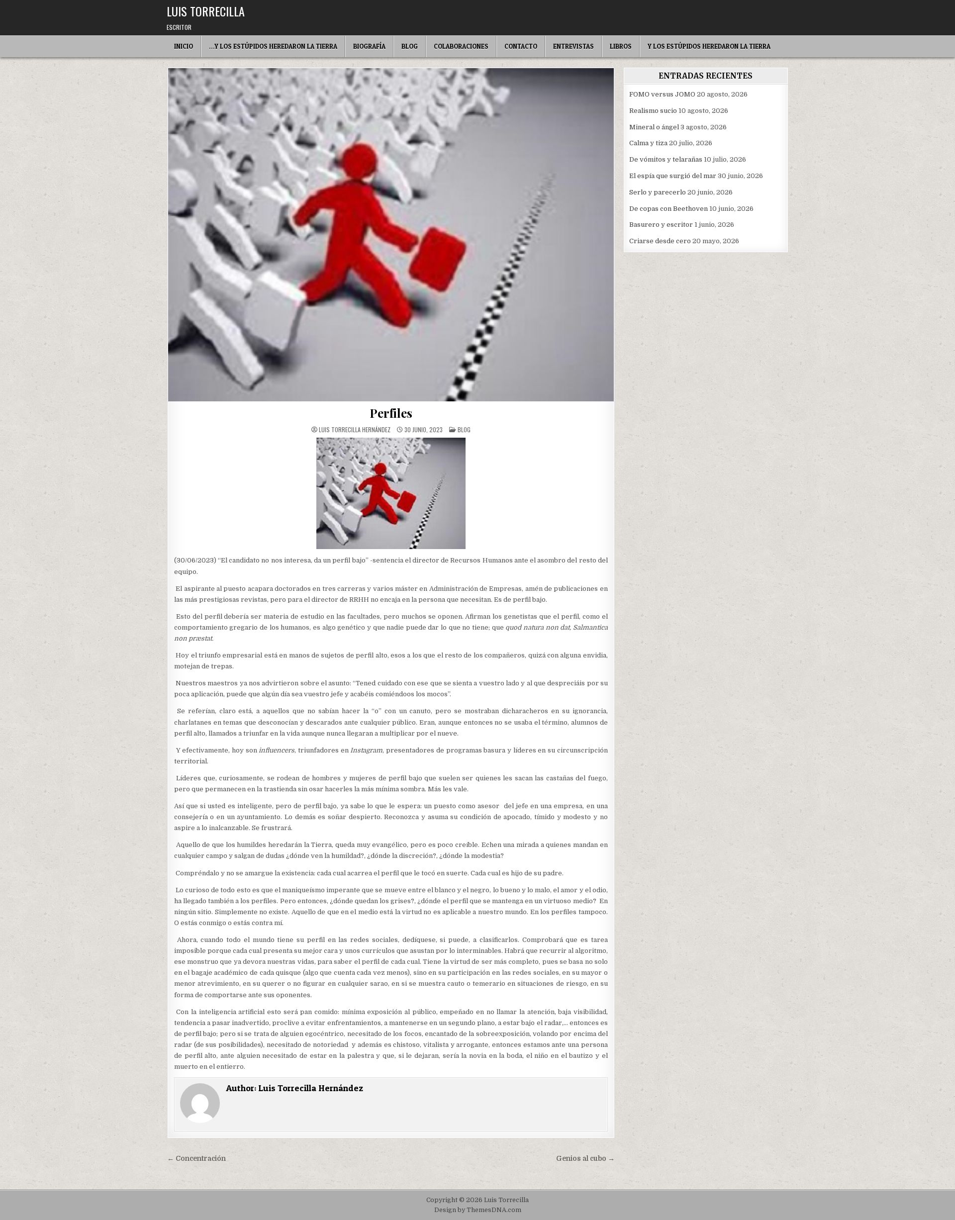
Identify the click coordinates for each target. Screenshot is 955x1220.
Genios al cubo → (585, 1158)
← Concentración (196, 1158)
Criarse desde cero (660, 241)
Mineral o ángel (654, 127)
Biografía (369, 46)
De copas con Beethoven (668, 208)
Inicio (183, 46)
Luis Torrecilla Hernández (354, 430)
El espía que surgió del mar (672, 176)
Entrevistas (573, 46)
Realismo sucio (653, 110)
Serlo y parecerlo (657, 192)
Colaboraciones (461, 46)
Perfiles (391, 413)
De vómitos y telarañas (665, 159)
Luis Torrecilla (206, 11)
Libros (621, 46)
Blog (409, 46)
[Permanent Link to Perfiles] (391, 234)
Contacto (520, 46)
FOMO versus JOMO (662, 94)
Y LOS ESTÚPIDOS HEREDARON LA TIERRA (709, 46)
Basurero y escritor (661, 224)
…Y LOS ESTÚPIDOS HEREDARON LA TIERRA (273, 46)
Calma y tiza (648, 143)
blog (464, 429)
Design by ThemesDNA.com (477, 1210)
